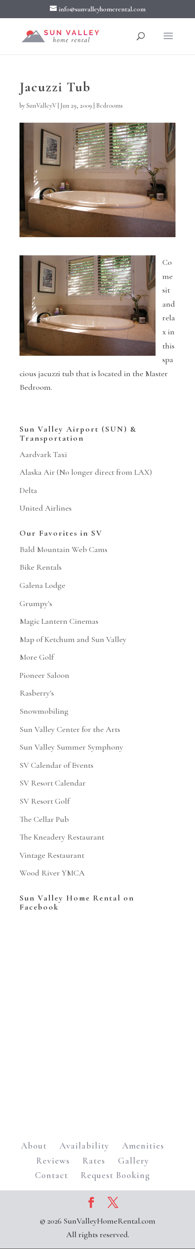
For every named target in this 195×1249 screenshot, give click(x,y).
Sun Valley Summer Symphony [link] (71, 747)
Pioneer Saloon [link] (44, 675)
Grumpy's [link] (36, 603)
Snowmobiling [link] (44, 711)
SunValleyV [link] (41, 105)
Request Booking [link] (115, 1175)
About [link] (34, 1145)
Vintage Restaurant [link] (52, 855)
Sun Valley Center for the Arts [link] (70, 729)
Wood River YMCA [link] (52, 873)
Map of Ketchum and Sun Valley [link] (73, 639)
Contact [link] (51, 1175)
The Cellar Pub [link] (44, 819)
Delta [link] (28, 490)
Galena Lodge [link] (42, 585)
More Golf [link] (37, 657)
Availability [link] (84, 1145)
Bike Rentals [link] (41, 567)
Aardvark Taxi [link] (43, 454)
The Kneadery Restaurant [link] (62, 837)
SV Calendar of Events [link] (56, 765)
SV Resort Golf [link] (44, 801)
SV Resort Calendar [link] (53, 783)
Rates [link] (94, 1160)
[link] (60, 35)
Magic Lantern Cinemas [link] (59, 621)
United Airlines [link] (46, 508)
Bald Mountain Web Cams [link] (63, 549)
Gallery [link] (133, 1160)
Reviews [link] (53, 1160)
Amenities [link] (143, 1145)
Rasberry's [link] (37, 693)
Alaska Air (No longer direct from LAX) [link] (86, 472)
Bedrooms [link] (109, 105)
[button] (168, 42)
